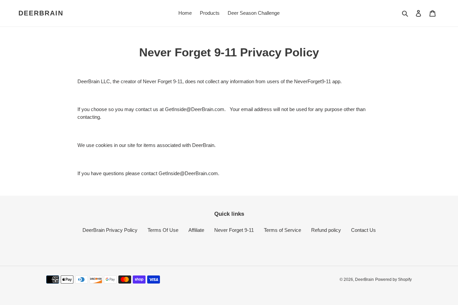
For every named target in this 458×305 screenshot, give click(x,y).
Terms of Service (282, 230)
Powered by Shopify (393, 279)
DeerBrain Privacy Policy (109, 230)
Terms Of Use (163, 230)
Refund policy (326, 230)
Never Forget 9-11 (234, 230)
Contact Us (363, 230)
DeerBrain (40, 13)
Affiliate (196, 230)
